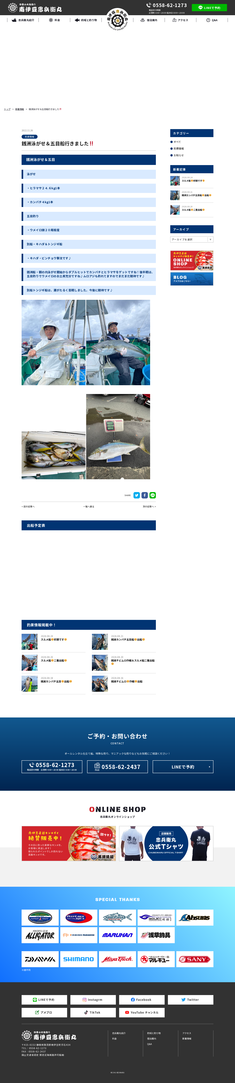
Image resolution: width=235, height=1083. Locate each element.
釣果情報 (179, 148)
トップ (7, 109)
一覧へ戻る (88, 506)
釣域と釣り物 (154, 1033)
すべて (177, 142)
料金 (114, 1038)
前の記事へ (29, 506)
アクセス (186, 1033)
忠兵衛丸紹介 (119, 1033)
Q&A (149, 1044)
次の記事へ (148, 506)
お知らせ (179, 155)
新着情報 (19, 109)
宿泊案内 (151, 1038)
